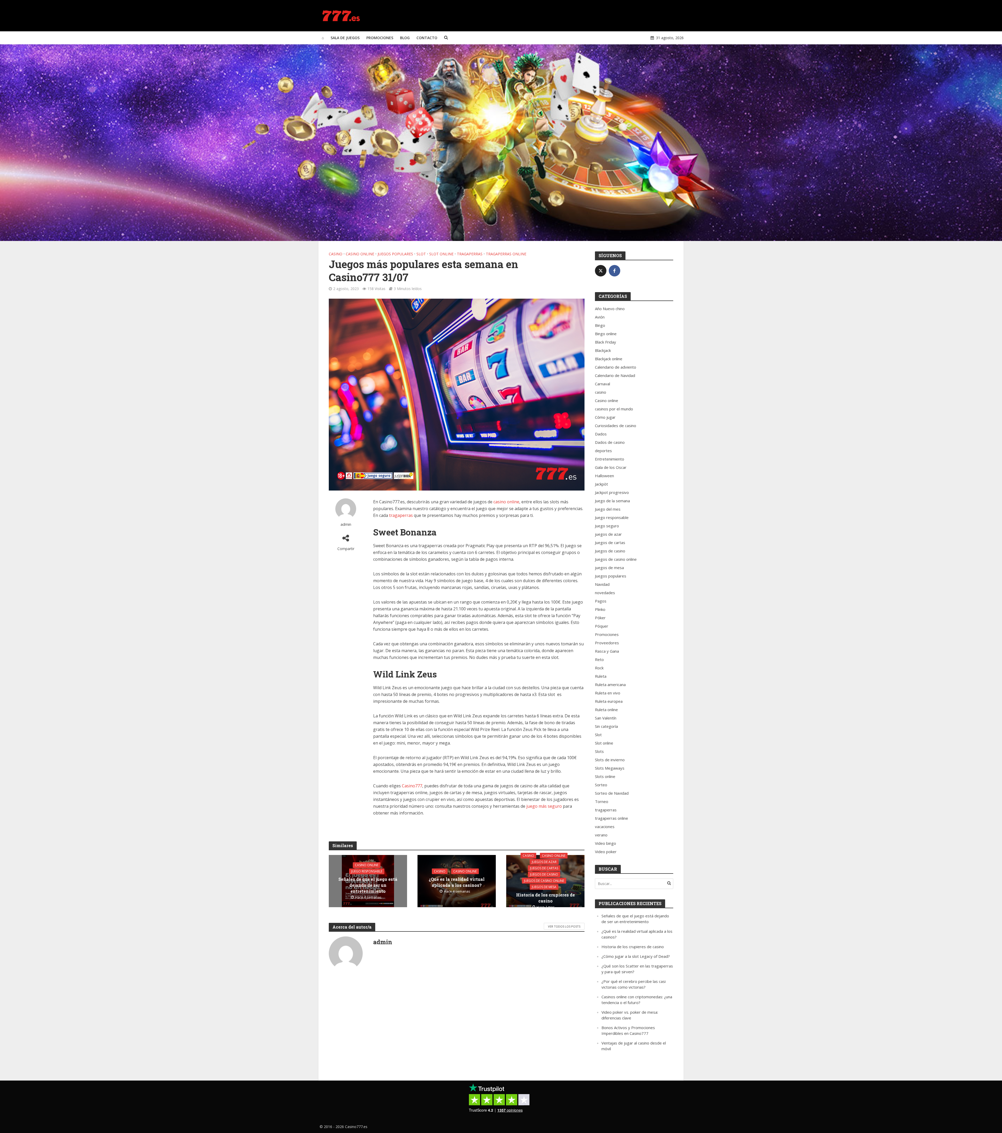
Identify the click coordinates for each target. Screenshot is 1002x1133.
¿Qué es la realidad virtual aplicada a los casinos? (457, 882)
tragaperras (469, 253)
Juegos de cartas (544, 868)
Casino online (360, 253)
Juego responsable (366, 871)
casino (335, 253)
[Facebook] (614, 270)
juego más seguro (544, 806)
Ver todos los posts (564, 926)
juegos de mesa (544, 886)
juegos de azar (544, 861)
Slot (421, 253)
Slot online (441, 253)
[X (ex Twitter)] (600, 270)
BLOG (405, 37)
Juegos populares (395, 253)
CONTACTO (426, 37)
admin (346, 524)
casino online (506, 502)
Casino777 (412, 786)
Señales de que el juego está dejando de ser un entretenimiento (367, 885)
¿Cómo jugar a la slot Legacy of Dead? (635, 956)
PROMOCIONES (379, 37)
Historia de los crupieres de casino (545, 897)
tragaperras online (506, 253)
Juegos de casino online (544, 880)
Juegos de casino (544, 874)
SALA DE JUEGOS (345, 37)
